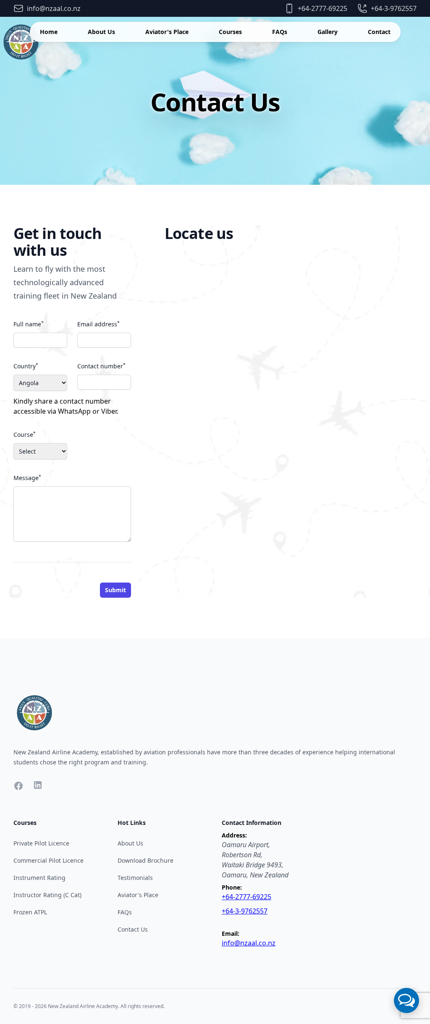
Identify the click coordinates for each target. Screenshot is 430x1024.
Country (25, 366)
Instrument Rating (39, 878)
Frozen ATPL (30, 912)
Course (24, 434)
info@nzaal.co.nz (248, 943)
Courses (230, 32)
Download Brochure (145, 860)
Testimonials (135, 878)
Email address (98, 324)
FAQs (279, 32)
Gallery (327, 32)
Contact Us (133, 929)
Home (49, 32)
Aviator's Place (167, 32)
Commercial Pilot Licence (48, 860)
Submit (115, 590)
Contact (379, 32)
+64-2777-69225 (246, 896)
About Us (101, 32)
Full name (28, 324)
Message (27, 477)
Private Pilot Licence (41, 843)
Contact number (101, 366)
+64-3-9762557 (244, 911)
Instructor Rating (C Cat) (47, 895)
